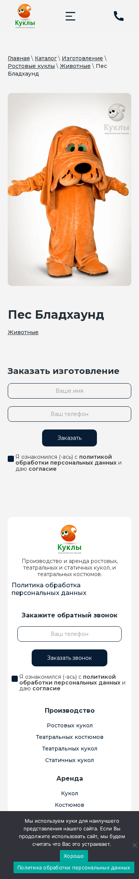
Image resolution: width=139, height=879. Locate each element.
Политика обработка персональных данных (49, 589)
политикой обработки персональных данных (66, 459)
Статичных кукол (69, 760)
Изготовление (82, 58)
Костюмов (69, 804)
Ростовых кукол (70, 725)
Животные (75, 66)
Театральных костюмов (69, 737)
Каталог (46, 58)
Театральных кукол (69, 748)
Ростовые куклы (31, 66)
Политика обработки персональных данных (74, 867)
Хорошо (74, 856)
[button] (70, 16)
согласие (43, 468)
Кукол (69, 793)
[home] (25, 16)
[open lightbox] (69, 189)
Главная (19, 58)
